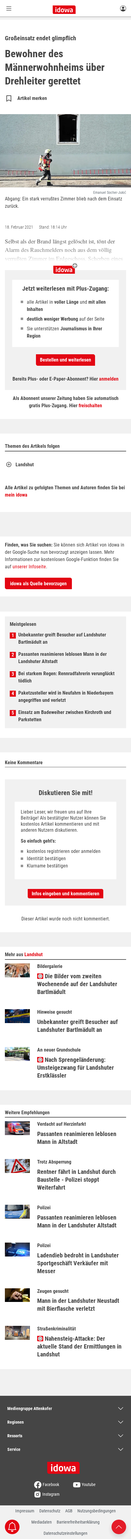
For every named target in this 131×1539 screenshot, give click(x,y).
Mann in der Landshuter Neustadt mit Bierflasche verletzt (78, 1304)
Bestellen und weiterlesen (65, 360)
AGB (69, 1510)
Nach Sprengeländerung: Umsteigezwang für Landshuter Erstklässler (75, 1067)
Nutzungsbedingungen (96, 1510)
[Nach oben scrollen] (119, 1526)
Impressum (24, 1510)
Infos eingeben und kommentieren (65, 894)
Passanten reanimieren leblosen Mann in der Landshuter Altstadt (62, 657)
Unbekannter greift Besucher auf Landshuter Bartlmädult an (62, 638)
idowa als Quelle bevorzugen (38, 583)
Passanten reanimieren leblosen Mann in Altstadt (76, 1137)
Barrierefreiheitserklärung (78, 1522)
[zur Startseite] (65, 1466)
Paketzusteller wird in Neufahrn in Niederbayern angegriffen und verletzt (65, 696)
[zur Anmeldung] (123, 8)
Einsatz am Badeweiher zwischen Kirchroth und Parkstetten (64, 715)
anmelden (109, 379)
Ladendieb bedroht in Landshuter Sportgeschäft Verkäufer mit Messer (78, 1263)
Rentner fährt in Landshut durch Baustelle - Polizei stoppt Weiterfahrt (76, 1179)
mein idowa (16, 495)
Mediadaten (41, 1522)
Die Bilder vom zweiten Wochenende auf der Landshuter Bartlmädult (77, 984)
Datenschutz (49, 1510)
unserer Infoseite (29, 567)
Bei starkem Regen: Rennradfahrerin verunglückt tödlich (66, 677)
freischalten (90, 405)
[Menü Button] (9, 8)
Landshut (25, 464)
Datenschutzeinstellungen (65, 1533)
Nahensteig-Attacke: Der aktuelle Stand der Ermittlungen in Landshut (79, 1346)
